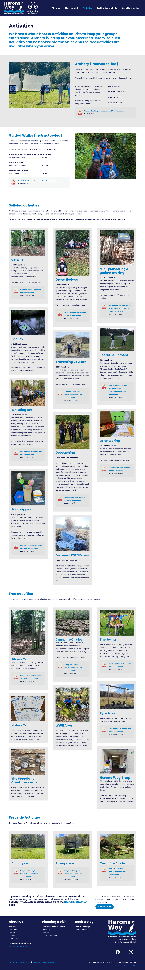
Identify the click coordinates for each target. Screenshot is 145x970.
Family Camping (82, 929)
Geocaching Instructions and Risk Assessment (74, 498)
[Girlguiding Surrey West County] (33, 8)
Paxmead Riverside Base (43, 962)
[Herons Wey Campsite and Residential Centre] (14, 8)
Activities (45, 932)
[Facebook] (117, 952)
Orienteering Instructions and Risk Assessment (119, 469)
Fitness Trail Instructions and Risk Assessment (30, 677)
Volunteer (13, 929)
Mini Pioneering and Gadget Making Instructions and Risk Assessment (120, 308)
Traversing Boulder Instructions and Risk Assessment (73, 395)
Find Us (12, 932)
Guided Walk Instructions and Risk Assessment (37, 181)
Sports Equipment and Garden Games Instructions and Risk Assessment (118, 389)
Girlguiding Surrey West (19, 962)
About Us (12, 926)
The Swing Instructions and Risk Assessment (120, 665)
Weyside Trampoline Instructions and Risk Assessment (73, 874)
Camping (46, 929)
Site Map (12, 935)
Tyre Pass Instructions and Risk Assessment (120, 730)
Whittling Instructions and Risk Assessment (31, 453)
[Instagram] (131, 952)
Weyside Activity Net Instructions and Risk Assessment (29, 874)
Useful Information (75, 902)
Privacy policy (121, 965)
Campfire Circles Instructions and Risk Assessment (73, 667)
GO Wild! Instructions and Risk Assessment (30, 291)
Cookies (133, 965)
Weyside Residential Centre (53, 926)
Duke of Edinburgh (82, 926)
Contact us (13, 938)
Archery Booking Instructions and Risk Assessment (105, 111)
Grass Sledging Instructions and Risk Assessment (75, 313)
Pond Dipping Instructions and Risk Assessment (31, 546)
